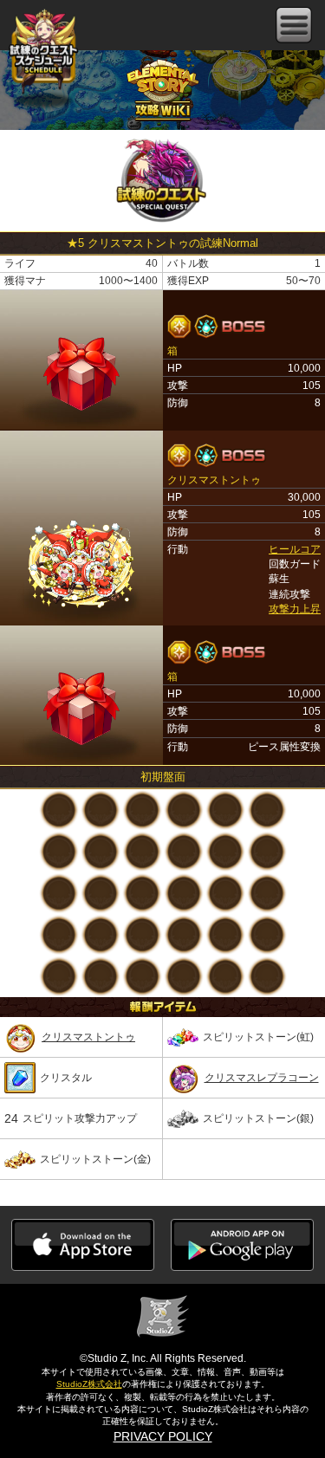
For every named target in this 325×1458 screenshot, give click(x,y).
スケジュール (43, 53)
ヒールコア (295, 549)
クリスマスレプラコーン (262, 1078)
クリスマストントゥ (88, 1037)
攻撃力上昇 (295, 609)
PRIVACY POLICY (163, 1436)
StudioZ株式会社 (89, 1384)
